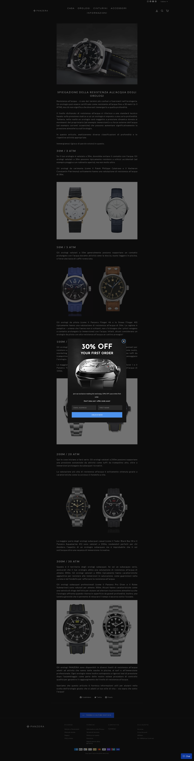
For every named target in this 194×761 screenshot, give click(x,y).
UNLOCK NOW (97, 415)
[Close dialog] (123, 341)
